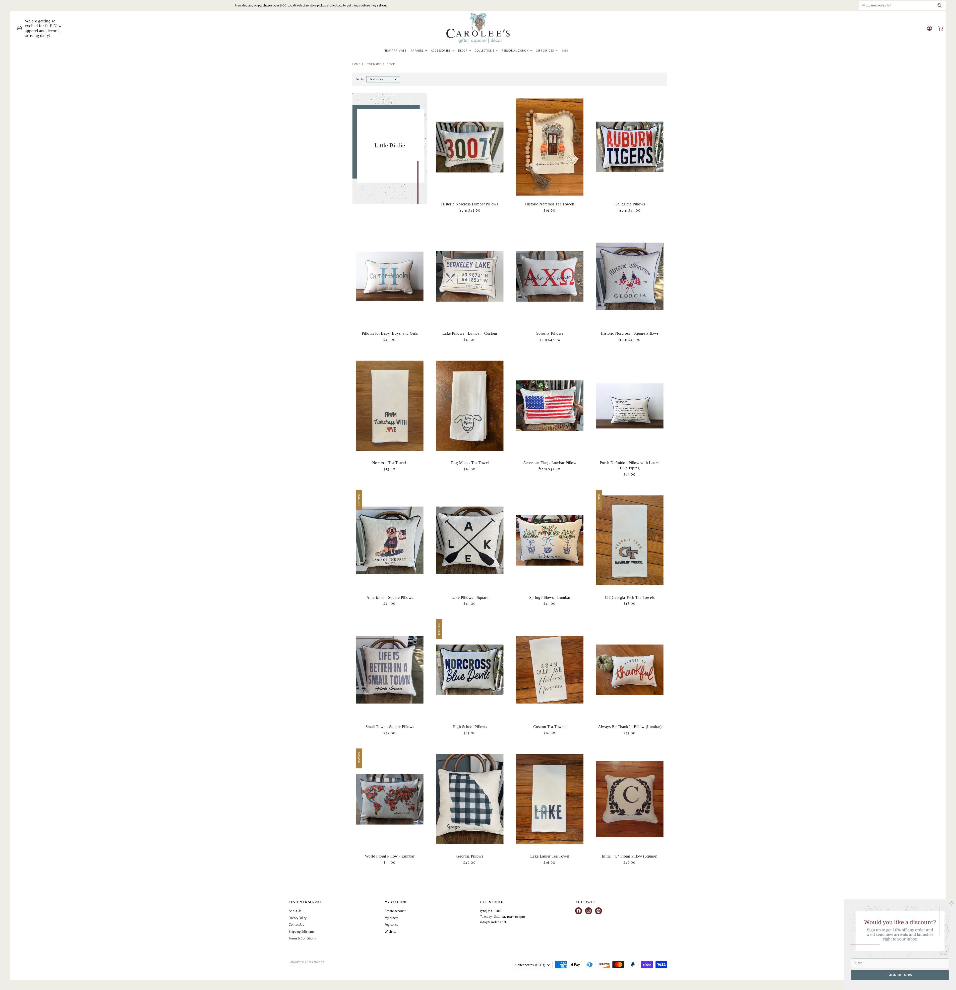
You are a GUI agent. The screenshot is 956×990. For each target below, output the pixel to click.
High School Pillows (470, 727)
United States (530, 965)
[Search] (939, 5)
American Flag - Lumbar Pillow (549, 463)
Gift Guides (545, 50)
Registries (391, 925)
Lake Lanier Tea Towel (549, 856)
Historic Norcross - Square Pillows (630, 333)
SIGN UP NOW (900, 975)
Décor (463, 50)
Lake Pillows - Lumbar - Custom (469, 333)
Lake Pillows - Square (469, 597)
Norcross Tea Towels (390, 463)
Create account (395, 911)
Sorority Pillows (549, 333)
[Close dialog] (951, 903)
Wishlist (390, 931)
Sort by (360, 79)
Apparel (417, 50)
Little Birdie (373, 64)
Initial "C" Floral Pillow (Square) (629, 856)
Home (356, 64)
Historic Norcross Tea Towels (550, 204)
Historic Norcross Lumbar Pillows (469, 204)
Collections (485, 50)
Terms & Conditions (302, 938)
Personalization (515, 50)
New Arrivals (395, 50)
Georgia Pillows (469, 856)
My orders (391, 918)
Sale (565, 50)
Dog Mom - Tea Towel (470, 463)
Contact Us (296, 925)
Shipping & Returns (301, 931)
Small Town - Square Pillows (389, 727)
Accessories (441, 50)
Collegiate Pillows (629, 204)
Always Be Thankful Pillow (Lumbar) (630, 727)
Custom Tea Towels (549, 727)
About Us (295, 911)
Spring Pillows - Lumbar (549, 597)
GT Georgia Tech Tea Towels (630, 597)
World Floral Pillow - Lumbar (390, 856)
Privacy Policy (297, 918)
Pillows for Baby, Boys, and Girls (390, 333)
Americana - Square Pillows (389, 597)
